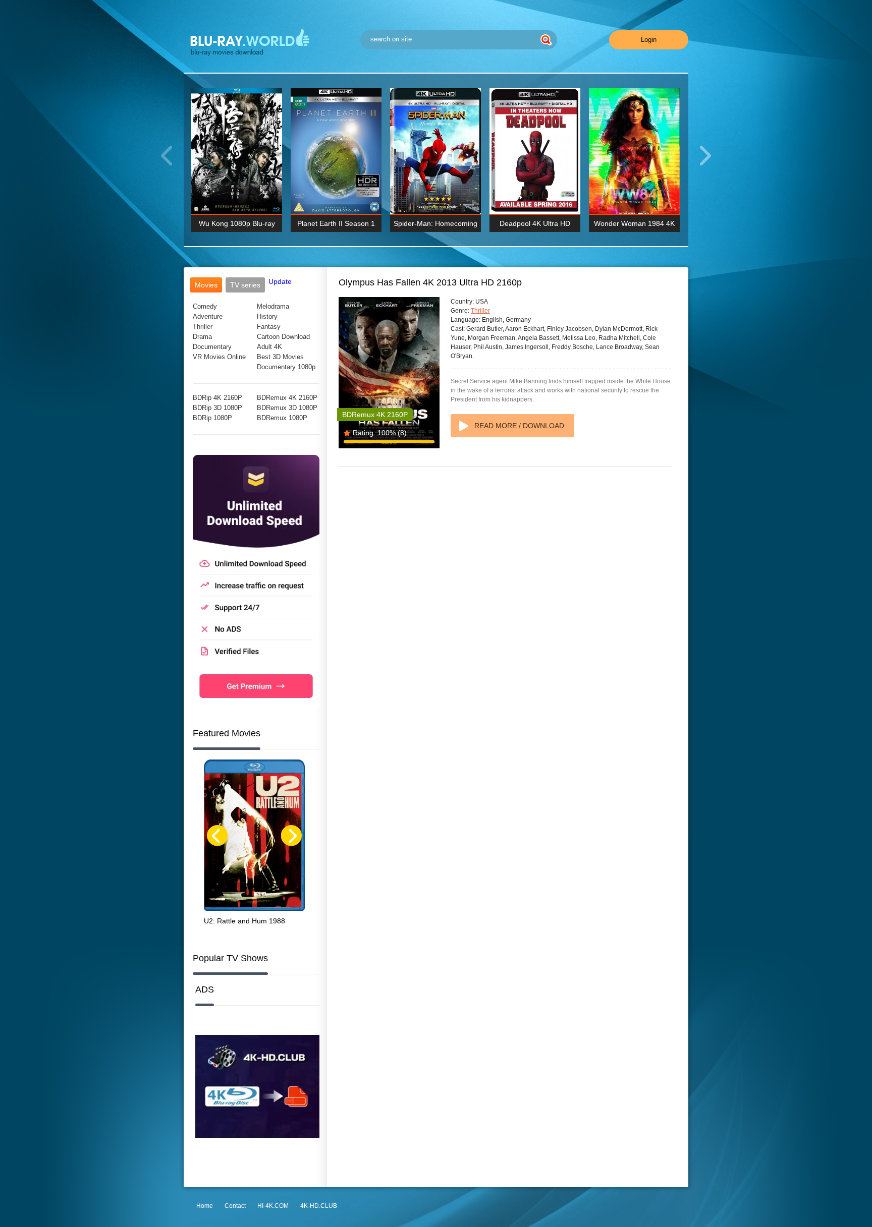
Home (204, 1205)
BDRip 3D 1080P (217, 408)
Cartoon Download (283, 336)
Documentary (212, 346)
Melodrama (273, 306)
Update (280, 281)
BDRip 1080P (212, 418)
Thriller (202, 326)
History (267, 316)
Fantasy (269, 326)
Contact (235, 1205)
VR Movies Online (219, 357)
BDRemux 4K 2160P (287, 397)
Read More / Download (519, 426)
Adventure (208, 316)
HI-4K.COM (273, 1205)
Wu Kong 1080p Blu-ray (237, 223)
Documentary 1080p (286, 367)
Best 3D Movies (280, 357)
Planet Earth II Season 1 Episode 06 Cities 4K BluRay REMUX (336, 225)
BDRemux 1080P (282, 418)
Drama (202, 336)
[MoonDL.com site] (256, 706)
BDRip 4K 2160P (217, 397)
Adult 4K (269, 346)
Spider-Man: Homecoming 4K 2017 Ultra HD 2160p (435, 225)
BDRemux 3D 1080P (287, 408)
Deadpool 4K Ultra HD (535, 223)
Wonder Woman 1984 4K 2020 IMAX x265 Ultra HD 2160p (634, 225)
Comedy (205, 306)
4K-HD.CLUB (318, 1205)
